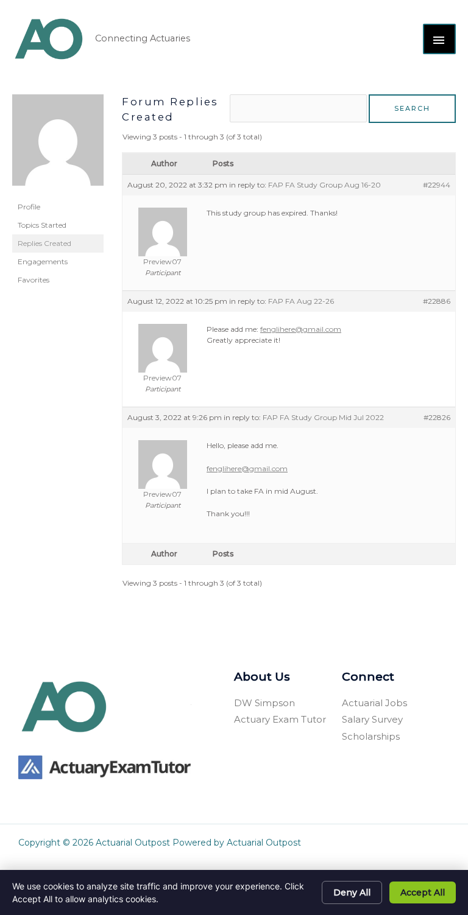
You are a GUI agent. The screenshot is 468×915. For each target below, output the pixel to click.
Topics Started (42, 225)
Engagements (43, 261)
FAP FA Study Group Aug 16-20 (324, 184)
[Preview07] (58, 145)
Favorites (33, 279)
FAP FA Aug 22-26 (301, 301)
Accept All (422, 892)
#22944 (436, 184)
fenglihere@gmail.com (300, 329)
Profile (29, 206)
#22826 (437, 417)
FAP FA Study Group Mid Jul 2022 (323, 417)
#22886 (436, 301)
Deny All (351, 892)
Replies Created (44, 243)
